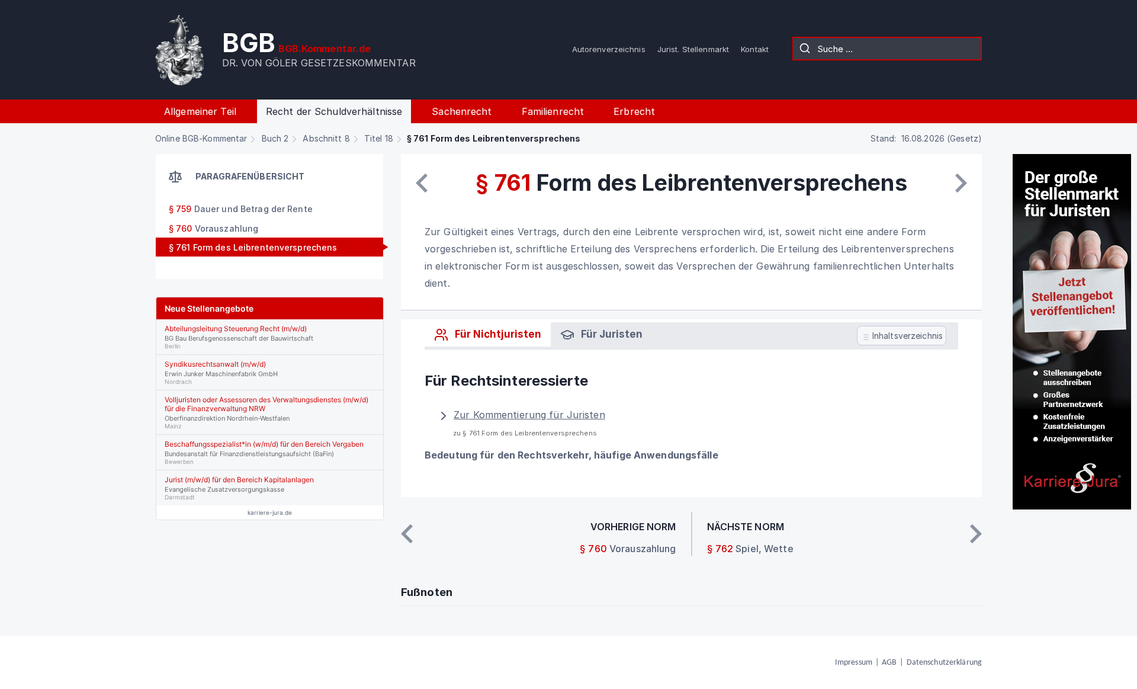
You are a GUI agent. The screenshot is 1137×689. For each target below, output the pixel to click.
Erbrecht (634, 111)
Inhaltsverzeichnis (906, 336)
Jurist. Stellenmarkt (693, 49)
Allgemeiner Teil (200, 111)
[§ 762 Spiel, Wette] (961, 183)
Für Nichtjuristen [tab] (496, 334)
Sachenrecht (462, 111)
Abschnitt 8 (326, 138)
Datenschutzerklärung (944, 662)
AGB (889, 662)
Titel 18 (378, 138)
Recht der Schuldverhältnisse (334, 111)
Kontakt (755, 49)
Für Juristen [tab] (611, 334)
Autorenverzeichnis (608, 49)
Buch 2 (275, 138)
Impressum (853, 662)
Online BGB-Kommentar (201, 138)
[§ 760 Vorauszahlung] (422, 183)
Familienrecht (553, 111)
